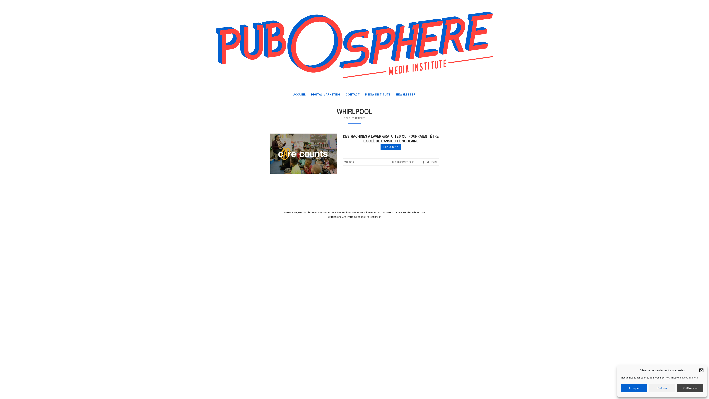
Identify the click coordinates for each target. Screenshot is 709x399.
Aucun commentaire (403, 162)
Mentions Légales (337, 217)
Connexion (375, 217)
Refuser (662, 388)
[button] (701, 370)
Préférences (690, 388)
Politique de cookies (358, 217)
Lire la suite (390, 147)
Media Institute (321, 212)
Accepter (634, 388)
